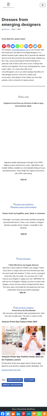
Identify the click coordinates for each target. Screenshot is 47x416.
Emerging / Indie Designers (12, 384)
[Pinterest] (4, 44)
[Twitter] (35, 44)
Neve (14, 409)
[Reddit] (31, 44)
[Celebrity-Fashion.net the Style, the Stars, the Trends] (8, 5)
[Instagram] (8, 44)
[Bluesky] (13, 44)
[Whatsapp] (17, 44)
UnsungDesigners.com (20, 50)
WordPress (31, 409)
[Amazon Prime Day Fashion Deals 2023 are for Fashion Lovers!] (23, 340)
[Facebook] (26, 44)
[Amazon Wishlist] (22, 44)
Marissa (7, 29)
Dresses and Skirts (15, 380)
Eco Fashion (29, 380)
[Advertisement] (23, 135)
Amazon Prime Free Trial (11, 370)
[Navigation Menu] (42, 5)
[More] (40, 44)
